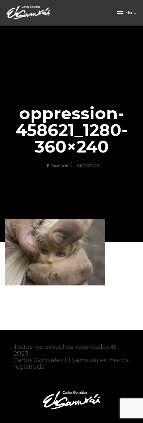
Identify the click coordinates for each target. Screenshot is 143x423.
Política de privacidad (47, 380)
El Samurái (57, 165)
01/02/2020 (88, 165)
